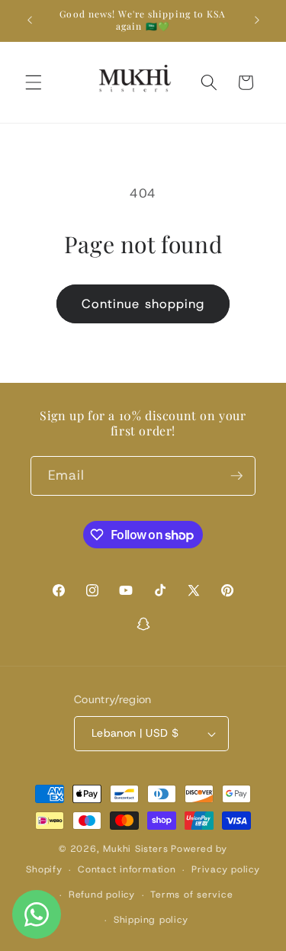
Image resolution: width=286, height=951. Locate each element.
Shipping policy (151, 920)
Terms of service (191, 894)
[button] (33, 82)
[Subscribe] (236, 476)
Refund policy (102, 894)
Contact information (127, 869)
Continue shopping (143, 303)
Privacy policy (225, 869)
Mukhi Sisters (135, 849)
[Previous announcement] (30, 20)
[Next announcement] (257, 20)
